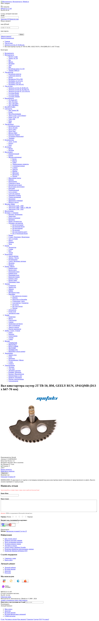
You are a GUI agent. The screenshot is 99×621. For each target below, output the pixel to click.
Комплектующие (14, 277)
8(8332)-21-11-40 (6, 8)
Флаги (11, 240)
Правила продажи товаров (13, 540)
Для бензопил (9, 124)
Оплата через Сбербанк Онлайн (15, 547)
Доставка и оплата (11, 545)
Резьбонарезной (14, 190)
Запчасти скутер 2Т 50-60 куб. (18, 88)
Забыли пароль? (6, 36)
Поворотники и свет (15, 376)
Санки (11, 339)
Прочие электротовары (16, 379)
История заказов (10, 569)
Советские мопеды (15, 76)
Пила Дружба (13, 128)
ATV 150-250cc (13, 103)
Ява (10, 67)
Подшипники (13, 259)
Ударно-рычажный (15, 197)
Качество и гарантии (8, 470)
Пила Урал (12, 131)
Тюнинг (7, 284)
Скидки (36, 619)
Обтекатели (12, 310)
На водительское (17, 225)
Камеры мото (13, 268)
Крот (10, 145)
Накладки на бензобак (19, 299)
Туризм (11, 337)
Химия (7, 315)
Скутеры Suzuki (14, 95)
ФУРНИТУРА (13, 350)
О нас (3, 619)
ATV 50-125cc (13, 102)
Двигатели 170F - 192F (16, 209)
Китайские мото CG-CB (16, 69)
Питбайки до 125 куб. (16, 81)
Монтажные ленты (15, 178)
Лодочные (8, 147)
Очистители (13, 320)
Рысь (10, 121)
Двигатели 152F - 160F (16, 206)
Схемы (11, 249)
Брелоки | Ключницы (15, 214)
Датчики (11, 367)
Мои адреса (8, 609)
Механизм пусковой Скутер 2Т (16, 531)
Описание (4, 477)
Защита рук (12, 287)
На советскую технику (19, 296)
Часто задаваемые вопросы (13, 542)
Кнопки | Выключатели (16, 374)
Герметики (12, 317)
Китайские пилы (14, 126)
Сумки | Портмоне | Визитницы (19, 237)
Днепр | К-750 (13, 58)
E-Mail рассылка (10, 616)
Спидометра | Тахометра (20, 303)
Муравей (11, 63)
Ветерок (11, 150)
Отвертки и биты (14, 183)
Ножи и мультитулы (15, 221)
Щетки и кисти (14, 202)
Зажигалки (12, 216)
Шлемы (7, 341)
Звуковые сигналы (15, 370)
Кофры (11, 291)
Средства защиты (14, 193)
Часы (10, 244)
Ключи (11, 155)
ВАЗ (10, 251)
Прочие (14, 308)
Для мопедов (9, 72)
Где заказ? (45, 619)
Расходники (8, 254)
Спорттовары (13, 336)
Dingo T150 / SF (14, 117)
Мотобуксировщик (15, 114)
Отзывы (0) (11, 477)
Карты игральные (14, 218)
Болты (14, 159)
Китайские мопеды (15, 74)
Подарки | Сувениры (11, 213)
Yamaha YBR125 (14, 70)
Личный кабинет (10, 567)
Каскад (11, 143)
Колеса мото (13, 270)
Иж (10, 60)
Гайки (14, 162)
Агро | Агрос (13, 141)
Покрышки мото (14, 271)
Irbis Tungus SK (14, 110)
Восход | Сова (13, 56)
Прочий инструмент (15, 185)
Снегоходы (8, 108)
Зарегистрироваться (7, 38)
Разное (7, 245)
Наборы (11, 180)
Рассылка (8, 572)
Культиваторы (9, 140)
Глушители (12, 285)
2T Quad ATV (13, 100)
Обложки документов (16, 223)
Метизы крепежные (15, 157)
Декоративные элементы (20, 164)
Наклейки (12, 294)
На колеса (15, 304)
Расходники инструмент (17, 187)
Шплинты (15, 174)
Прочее (14, 176)
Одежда (11, 363)
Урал (10, 65)
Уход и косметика (14, 325)
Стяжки (14, 167)
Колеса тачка (13, 280)
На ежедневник (17, 228)
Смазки (11, 322)
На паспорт (16, 230)
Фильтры (12, 263)
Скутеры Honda (14, 93)
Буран (10, 112)
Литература (12, 247)
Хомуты (15, 169)
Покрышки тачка (14, 282)
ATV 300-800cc (13, 105)
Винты (14, 160)
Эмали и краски (14, 327)
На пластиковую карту (19, 232)
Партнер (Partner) (14, 134)
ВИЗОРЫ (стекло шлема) (17, 351)
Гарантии (30, 619)
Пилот (11, 77)
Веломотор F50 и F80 (16, 79)
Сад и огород (13, 192)
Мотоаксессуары (14, 292)
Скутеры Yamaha (14, 96)
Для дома (12, 369)
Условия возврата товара (13, 544)
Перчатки (12, 358)
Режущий (12, 188)
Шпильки (15, 173)
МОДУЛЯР (12, 348)
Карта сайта (8, 560)
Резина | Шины (10, 266)
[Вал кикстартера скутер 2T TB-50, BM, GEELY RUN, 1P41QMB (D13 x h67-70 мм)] (32, 455)
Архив (11, 252)
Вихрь (11, 148)
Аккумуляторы (13, 256)
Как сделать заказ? (11, 538)
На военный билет (18, 226)
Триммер (11, 138)
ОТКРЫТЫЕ (13, 343)
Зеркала (11, 289)
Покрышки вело (14, 275)
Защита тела (13, 355)
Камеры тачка (13, 278)
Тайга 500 (12, 119)
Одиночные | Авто (18, 301)
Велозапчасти (9, 53)
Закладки (8, 571)
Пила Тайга (12, 129)
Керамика (12, 219)
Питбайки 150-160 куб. (16, 84)
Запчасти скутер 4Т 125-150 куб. (19, 91)
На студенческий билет (20, 233)
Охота (10, 332)
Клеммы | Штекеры (15, 372)
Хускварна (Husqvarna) (16, 136)
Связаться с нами (10, 558)
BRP (10, 122)
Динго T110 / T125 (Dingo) (17, 115)
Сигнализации (13, 381)
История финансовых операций (15, 614)
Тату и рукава (13, 239)
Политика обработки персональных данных (19, 549)
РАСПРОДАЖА (10, 107)
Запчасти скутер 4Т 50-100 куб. (19, 89)
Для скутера (9, 86)
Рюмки (11, 235)
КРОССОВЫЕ (13, 346)
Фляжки (11, 242)
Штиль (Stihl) (13, 133)
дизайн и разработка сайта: (14, 600)
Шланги (11, 265)
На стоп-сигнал (17, 306)
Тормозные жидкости (16, 324)
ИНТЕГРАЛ (13, 344)
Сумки (11, 362)
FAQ (40, 619)
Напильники (13, 181)
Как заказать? (21, 619)
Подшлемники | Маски (16, 360)
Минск (11, 62)
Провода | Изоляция (15, 377)
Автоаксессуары (14, 313)
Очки (10, 356)
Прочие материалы (15, 329)
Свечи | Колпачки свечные (17, 261)
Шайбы (14, 171)
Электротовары (10, 365)
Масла (11, 318)
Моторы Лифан (10, 204)
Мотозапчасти (9, 55)
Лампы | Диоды (14, 258)
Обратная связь (6, 597)
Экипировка (9, 353)
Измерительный (14, 154)
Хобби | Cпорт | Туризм (12, 330)
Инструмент (9, 152)
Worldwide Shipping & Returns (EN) (16, 551)
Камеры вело (13, 273)
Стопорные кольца (18, 166)
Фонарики (12, 199)
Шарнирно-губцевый (16, 200)
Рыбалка (11, 334)
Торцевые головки (15, 195)
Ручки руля (12, 311)
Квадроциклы (9, 98)
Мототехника (9, 211)
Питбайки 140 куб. (15, 82)
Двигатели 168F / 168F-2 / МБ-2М (20, 207)
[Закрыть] (1, 5)
